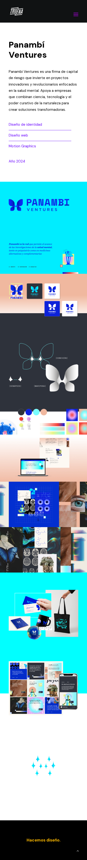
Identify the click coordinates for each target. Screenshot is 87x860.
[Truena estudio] (16, 11)
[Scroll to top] (78, 850)
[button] (76, 11)
